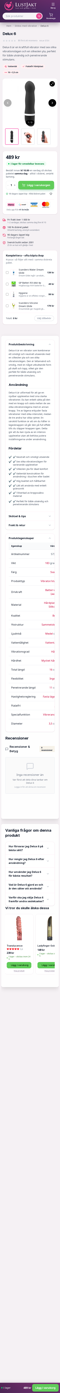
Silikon (53, 606)
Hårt (54, 651)
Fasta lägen (50, 696)
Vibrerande (50, 714)
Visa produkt (19, 971)
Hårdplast (50, 603)
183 (47, 563)
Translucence (15, 945)
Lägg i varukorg (19, 965)
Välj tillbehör (44, 318)
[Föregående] (8, 103)
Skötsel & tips (17, 516)
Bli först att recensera (27, 40)
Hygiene (23, 292)
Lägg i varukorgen (38, 185)
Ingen (53, 678)
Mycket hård (49, 660)
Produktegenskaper (21, 538)
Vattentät (51, 642)
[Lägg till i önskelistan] (51, 194)
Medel (49, 633)
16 (50, 669)
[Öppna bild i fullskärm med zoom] (52, 83)
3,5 (50, 723)
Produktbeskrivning (21, 344)
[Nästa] (52, 103)
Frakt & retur (17, 525)
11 (50, 687)
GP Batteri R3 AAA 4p (30, 282)
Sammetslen (49, 624)
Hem (8, 25)
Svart (53, 572)
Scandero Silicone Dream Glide (28, 304)
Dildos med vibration (26, 25)
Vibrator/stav (49, 581)
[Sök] (39, 16)
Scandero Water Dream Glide (31, 271)
